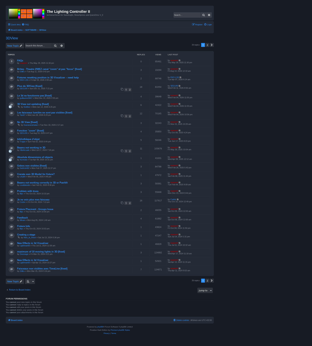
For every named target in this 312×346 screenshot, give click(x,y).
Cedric (23, 202)
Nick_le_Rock (30, 237)
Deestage (24, 254)
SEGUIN (23, 88)
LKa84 (22, 177)
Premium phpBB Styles (120, 330)
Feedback (22, 217)
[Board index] (27, 13)
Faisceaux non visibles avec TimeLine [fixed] (42, 268)
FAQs (20, 60)
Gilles (22, 71)
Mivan (22, 220)
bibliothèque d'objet (28, 139)
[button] (212, 45)
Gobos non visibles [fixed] (32, 165)
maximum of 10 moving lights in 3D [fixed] (41, 251)
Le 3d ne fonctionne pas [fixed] (34, 95)
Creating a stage (26, 234)
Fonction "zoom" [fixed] (30, 130)
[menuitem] (25, 24)
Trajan (22, 141)
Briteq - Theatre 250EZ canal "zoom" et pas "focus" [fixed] (49, 69)
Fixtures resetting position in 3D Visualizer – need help (48, 77)
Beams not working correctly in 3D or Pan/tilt (42, 182)
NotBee (27, 107)
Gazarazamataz (31, 125)
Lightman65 (25, 246)
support (23, 63)
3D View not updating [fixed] (33, 104)
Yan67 (22, 115)
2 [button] (207, 45)
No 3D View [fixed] (27, 122)
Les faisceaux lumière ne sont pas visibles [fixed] (44, 112)
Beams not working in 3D (31, 147)
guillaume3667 (26, 98)
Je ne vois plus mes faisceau (33, 199)
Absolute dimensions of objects (35, 157)
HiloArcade (24, 150)
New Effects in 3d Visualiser (32, 243)
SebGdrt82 (24, 168)
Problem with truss (27, 191)
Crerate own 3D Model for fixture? (36, 174)
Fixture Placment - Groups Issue (35, 209)
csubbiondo (25, 185)
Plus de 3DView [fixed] (29, 86)
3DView (12, 38)
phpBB (100, 327)
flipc (21, 194)
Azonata (23, 160)
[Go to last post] (180, 60)
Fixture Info (23, 226)
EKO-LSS (24, 80)
